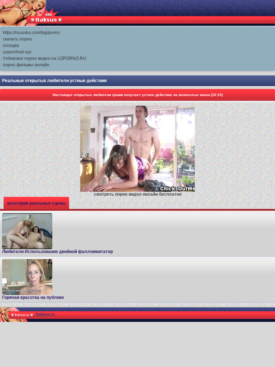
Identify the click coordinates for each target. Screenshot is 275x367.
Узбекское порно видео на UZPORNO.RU (44, 58)
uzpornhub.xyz (17, 51)
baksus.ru (45, 314)
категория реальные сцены (36, 203)
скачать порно (17, 39)
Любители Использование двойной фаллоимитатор (57, 251)
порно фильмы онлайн (26, 64)
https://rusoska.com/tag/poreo (31, 32)
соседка (11, 45)
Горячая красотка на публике (33, 297)
